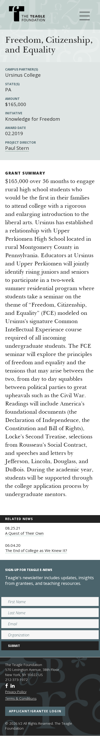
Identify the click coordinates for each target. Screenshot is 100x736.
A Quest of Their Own (24, 533)
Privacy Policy (15, 691)
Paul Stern (17, 148)
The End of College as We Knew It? (36, 550)
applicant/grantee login (35, 711)
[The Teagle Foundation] (27, 14)
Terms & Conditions (20, 698)
